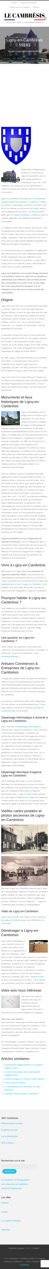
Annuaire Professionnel (11, 1188)
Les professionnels (9, 1136)
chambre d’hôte (37, 977)
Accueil (11, 51)
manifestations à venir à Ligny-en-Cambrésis (21, 584)
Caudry (35, 208)
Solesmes (5, 1230)
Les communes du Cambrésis (14, 1184)
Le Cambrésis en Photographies (15, 1180)
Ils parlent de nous (9, 1130)
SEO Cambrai (7, 1143)
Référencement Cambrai (12, 1123)
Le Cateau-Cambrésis (20, 215)
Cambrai (34, 215)
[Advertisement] (24, 90)
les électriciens (31, 794)
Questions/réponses (10, 656)
